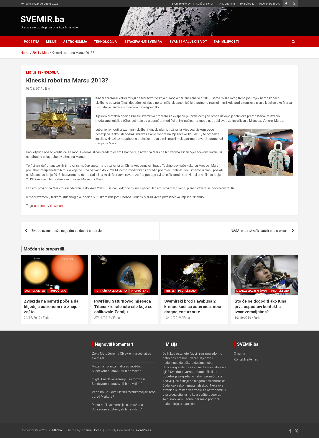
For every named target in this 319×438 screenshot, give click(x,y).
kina (52, 205)
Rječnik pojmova (269, 3)
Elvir (48, 88)
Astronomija (227, 3)
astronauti (41, 205)
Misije (51, 42)
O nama (239, 354)
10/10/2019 (243, 317)
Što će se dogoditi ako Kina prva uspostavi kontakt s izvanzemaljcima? (260, 306)
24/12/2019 (32, 317)
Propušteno (57, 290)
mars (60, 205)
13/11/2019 (172, 317)
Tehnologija (247, 3)
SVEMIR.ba (42, 19)
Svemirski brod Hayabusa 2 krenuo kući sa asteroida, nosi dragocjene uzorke (192, 306)
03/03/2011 (34, 88)
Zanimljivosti (226, 42)
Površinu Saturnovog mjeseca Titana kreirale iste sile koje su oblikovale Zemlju (123, 306)
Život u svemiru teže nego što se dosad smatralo (66, 231)
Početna (31, 42)
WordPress (143, 430)
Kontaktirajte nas (246, 359)
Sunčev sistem (205, 3)
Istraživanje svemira (142, 42)
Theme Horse (91, 430)
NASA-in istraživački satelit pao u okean (259, 231)
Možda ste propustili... (45, 249)
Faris (46, 317)
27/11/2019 (102, 317)
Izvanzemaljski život (188, 42)
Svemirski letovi (181, 3)
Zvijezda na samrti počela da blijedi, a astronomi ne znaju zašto (51, 306)
